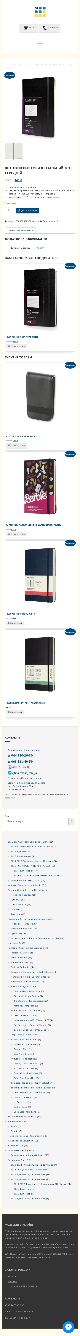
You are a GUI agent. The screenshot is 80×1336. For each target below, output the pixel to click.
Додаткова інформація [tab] (21, 230)
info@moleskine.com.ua (29, 778)
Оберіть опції (15, 623)
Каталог (12, 1276)
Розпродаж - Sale (31, 65)
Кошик (32, 27)
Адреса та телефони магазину (24, 750)
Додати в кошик (27, 210)
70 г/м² (40, 247)
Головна (8, 65)
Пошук (8, 816)
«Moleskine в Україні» (18, 1254)
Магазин (18, 65)
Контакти (53, 27)
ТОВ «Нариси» (44, 1254)
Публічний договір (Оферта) (23, 1285)
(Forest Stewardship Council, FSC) (52, 1247)
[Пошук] (71, 821)
